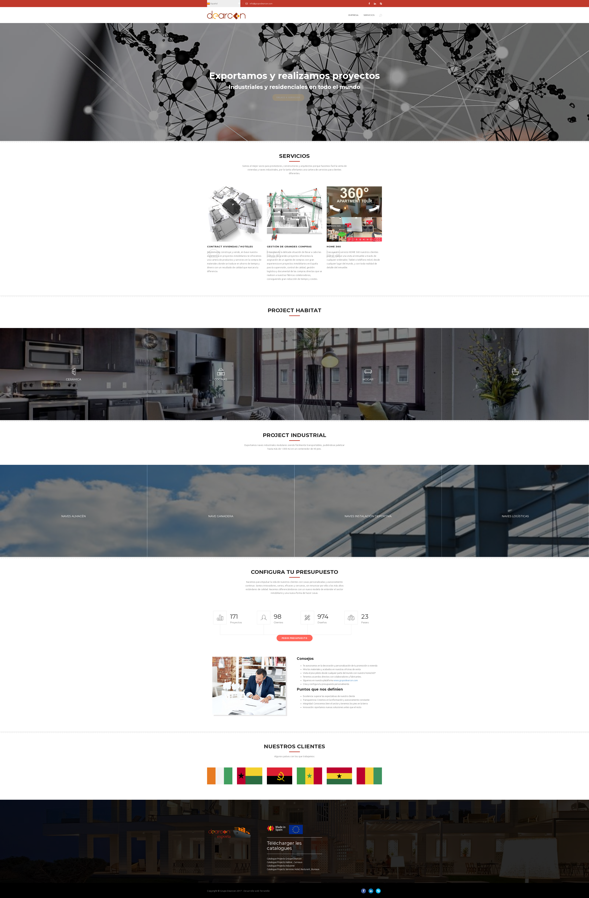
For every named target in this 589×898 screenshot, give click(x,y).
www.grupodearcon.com (346, 680)
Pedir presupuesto (294, 638)
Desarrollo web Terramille (257, 891)
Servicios (369, 15)
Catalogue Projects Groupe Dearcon (284, 858)
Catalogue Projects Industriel (280, 866)
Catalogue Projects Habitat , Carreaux (284, 862)
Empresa (353, 15)
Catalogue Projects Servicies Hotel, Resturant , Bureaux (293, 869)
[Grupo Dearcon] (226, 15)
